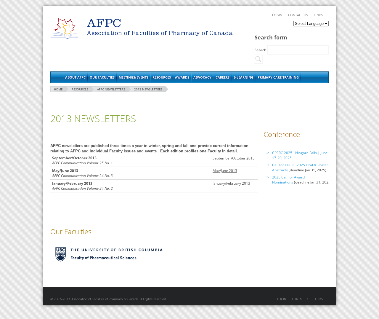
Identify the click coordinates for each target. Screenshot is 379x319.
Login (277, 15)
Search (261, 49)
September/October (229, 158)
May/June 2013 (225, 170)
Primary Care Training (278, 77)
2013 (250, 158)
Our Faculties (102, 77)
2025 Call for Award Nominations (288, 180)
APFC (64, 28)
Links (318, 15)
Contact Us (298, 15)
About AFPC (75, 77)
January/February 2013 (231, 183)
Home (56, 77)
